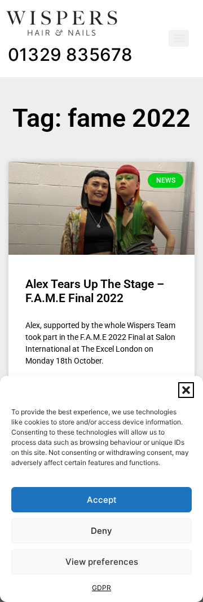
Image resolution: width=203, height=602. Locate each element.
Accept (102, 499)
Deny (101, 530)
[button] (186, 390)
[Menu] (179, 38)
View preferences (101, 561)
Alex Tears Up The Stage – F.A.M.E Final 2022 (94, 291)
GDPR (101, 587)
